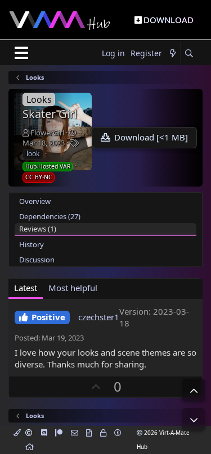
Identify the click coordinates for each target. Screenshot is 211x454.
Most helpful (72, 287)
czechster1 (98, 317)
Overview (35, 201)
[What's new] (173, 53)
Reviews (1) (37, 229)
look (32, 153)
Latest (25, 287)
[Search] (189, 53)
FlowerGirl (47, 133)
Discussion (37, 260)
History (31, 244)
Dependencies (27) (49, 216)
